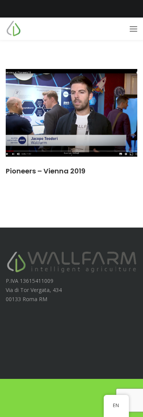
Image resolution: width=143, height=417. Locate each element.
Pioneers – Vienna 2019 (45, 171)
